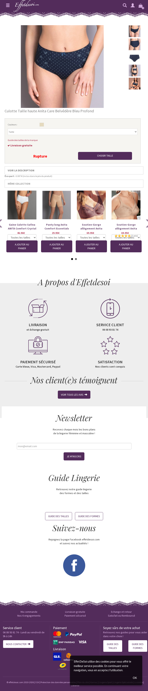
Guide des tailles (58, 516)
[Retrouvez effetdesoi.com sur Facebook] (74, 565)
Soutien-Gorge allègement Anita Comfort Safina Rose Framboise (91, 226)
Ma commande (29, 611)
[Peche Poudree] (42, 125)
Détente (75, 685)
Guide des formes (89, 516)
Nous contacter (17, 644)
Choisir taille (105, 155)
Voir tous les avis (73, 394)
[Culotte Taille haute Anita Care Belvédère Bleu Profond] (62, 66)
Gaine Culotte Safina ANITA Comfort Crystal (22, 226)
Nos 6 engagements (28, 615)
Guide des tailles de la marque (23, 140)
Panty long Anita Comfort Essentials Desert (57, 226)
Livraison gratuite (75, 611)
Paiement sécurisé (75, 615)
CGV (37, 682)
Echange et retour (121, 611)
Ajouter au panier (22, 246)
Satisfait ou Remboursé (121, 615)
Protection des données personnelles (58, 682)
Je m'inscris (74, 456)
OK (135, 677)
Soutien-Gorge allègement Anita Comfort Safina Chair (126, 226)
